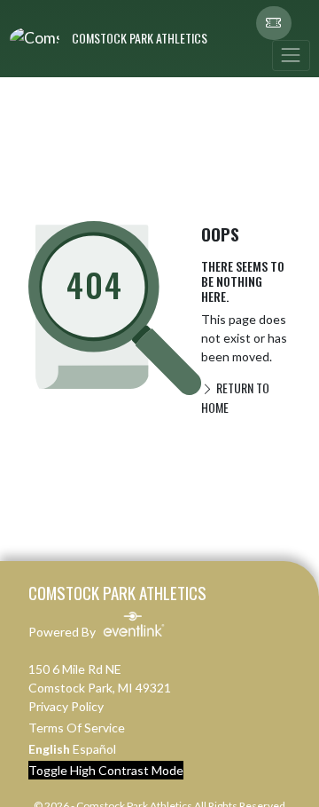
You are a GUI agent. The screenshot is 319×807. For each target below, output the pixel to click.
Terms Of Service (76, 727)
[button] (274, 23)
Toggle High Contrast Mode (105, 770)
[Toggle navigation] (290, 55)
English (49, 748)
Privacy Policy (66, 706)
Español (94, 748)
